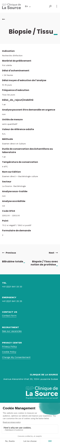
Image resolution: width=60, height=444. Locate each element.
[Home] (11, 8)
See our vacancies (12, 331)
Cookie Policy (9, 351)
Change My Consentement (16, 357)
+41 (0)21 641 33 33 (12, 286)
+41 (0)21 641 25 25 (12, 301)
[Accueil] (3, 19)
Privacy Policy (9, 346)
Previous (11, 252)
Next (51, 252)
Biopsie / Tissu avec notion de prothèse (44, 263)
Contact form (9, 315)
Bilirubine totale (13, 261)
